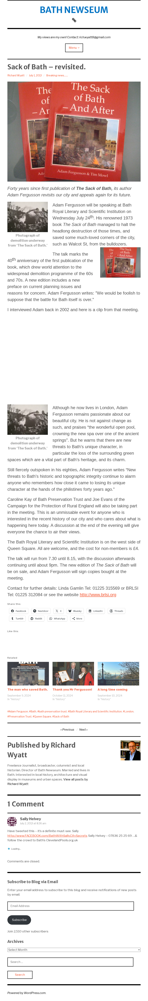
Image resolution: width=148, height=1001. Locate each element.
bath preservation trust (53, 711)
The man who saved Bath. (27, 689)
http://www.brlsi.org (98, 594)
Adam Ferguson (18, 711)
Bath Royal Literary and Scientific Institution (95, 711)
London (129, 711)
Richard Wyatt (16, 75)
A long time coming (112, 689)
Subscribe (19, 920)
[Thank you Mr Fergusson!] (73, 674)
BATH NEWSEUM (74, 10)
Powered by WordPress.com (26, 993)
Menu (73, 47)
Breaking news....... (57, 75)
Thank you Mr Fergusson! (72, 689)
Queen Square (42, 716)
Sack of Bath (61, 716)
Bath (33, 711)
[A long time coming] (118, 674)
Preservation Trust (20, 716)
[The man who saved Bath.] (28, 674)
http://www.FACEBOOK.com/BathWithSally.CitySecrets (47, 835)
